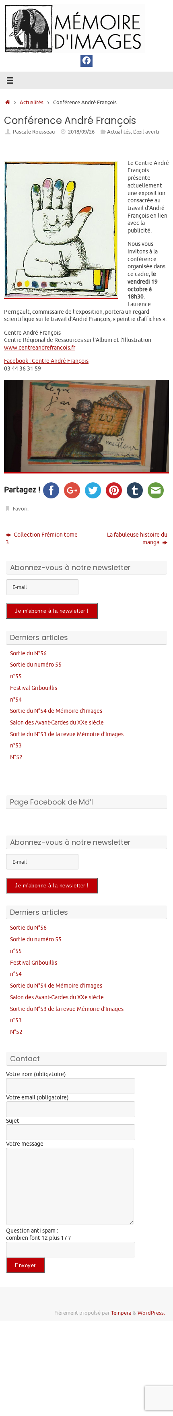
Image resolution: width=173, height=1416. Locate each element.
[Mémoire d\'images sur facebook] (86, 61)
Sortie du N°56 (28, 653)
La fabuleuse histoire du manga (137, 538)
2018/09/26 (81, 132)
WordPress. (151, 1313)
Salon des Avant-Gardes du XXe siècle (57, 722)
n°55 (16, 676)
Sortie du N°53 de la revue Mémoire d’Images (67, 734)
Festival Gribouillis (33, 688)
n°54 (16, 699)
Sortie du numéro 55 (36, 664)
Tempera (121, 1313)
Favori (20, 509)
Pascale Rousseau (34, 132)
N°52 (16, 757)
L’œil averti (146, 132)
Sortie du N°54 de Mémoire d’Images (56, 710)
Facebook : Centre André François (46, 360)
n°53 (16, 745)
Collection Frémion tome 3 (42, 538)
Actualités (31, 102)
